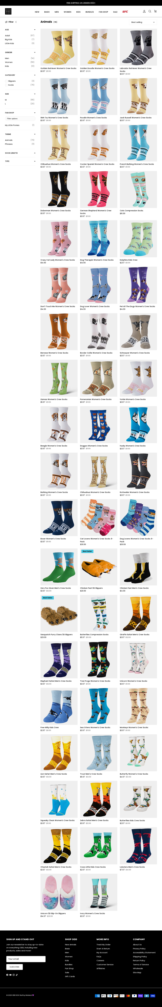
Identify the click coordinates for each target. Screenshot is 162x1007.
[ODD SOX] (8, 11)
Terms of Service (141, 964)
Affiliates (101, 968)
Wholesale (138, 968)
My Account (102, 952)
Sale (67, 972)
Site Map (137, 972)
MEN (57, 12)
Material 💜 (30, 995)
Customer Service (105, 964)
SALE (115, 12)
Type (7, 161)
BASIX (47, 12)
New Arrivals (70, 944)
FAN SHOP (103, 12)
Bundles (68, 964)
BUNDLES (90, 12)
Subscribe (14, 967)
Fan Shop (9, 112)
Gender (8, 52)
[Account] (144, 11)
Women (69, 956)
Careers (100, 960)
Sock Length (11, 153)
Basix (67, 948)
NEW (37, 12)
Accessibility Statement (144, 952)
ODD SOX (15, 995)
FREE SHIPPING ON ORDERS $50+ (81, 3)
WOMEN (67, 12)
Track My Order (103, 944)
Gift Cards (70, 976)
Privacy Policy (139, 948)
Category (10, 75)
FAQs (99, 956)
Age (7, 29)
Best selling (136, 22)
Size (7, 94)
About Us (137, 944)
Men (67, 952)
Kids (67, 960)
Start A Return (103, 948)
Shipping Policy (140, 956)
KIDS (78, 12)
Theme (8, 134)
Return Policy (139, 960)
